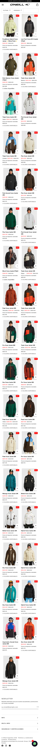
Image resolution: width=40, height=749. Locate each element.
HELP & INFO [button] (6, 723)
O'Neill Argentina (8, 738)
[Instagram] (6, 745)
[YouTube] (10, 745)
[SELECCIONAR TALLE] (36, 34)
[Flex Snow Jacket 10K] (36, 165)
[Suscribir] (36, 706)
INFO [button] (3, 717)
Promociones (12, 739)
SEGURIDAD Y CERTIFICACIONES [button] (12, 729)
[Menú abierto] (4, 4)
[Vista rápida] (17, 34)
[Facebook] (2, 745)
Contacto (4, 739)
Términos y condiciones (25, 738)
